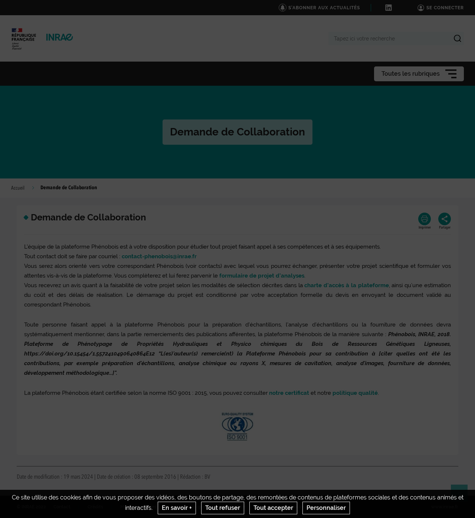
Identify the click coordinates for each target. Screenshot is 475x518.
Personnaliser (326, 507)
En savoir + (177, 507)
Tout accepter (273, 507)
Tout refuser (222, 507)
